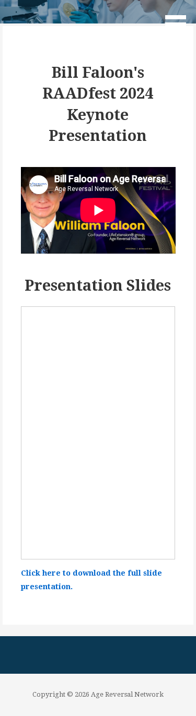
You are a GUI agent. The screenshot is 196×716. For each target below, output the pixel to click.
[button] (179, 19)
